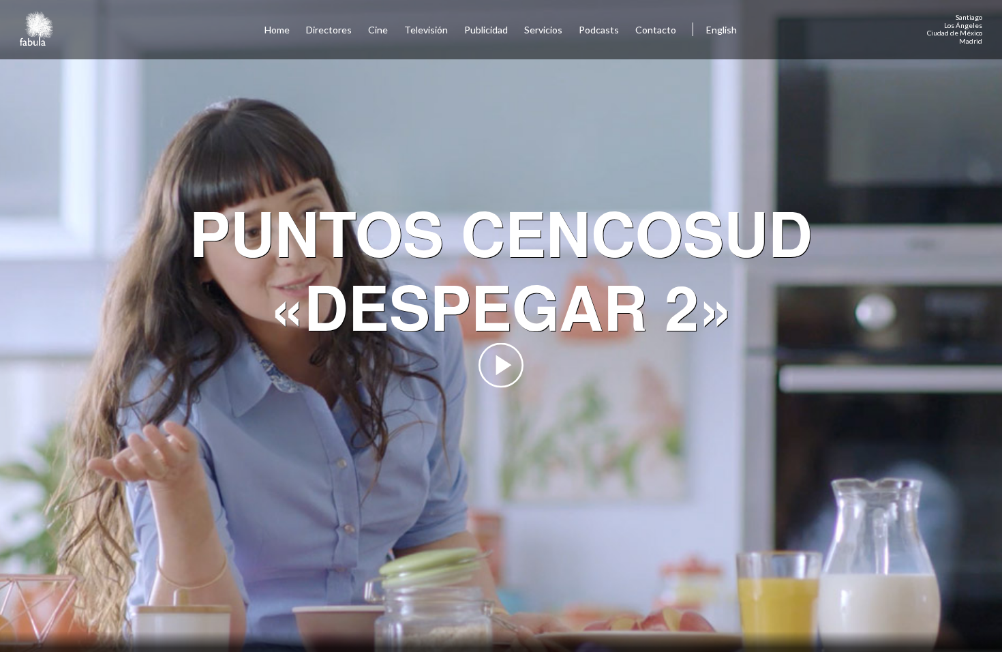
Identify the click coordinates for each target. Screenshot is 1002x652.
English (721, 29)
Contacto (655, 29)
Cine (378, 29)
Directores (329, 29)
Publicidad (486, 29)
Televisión (426, 29)
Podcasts (599, 29)
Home (277, 29)
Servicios (543, 29)
